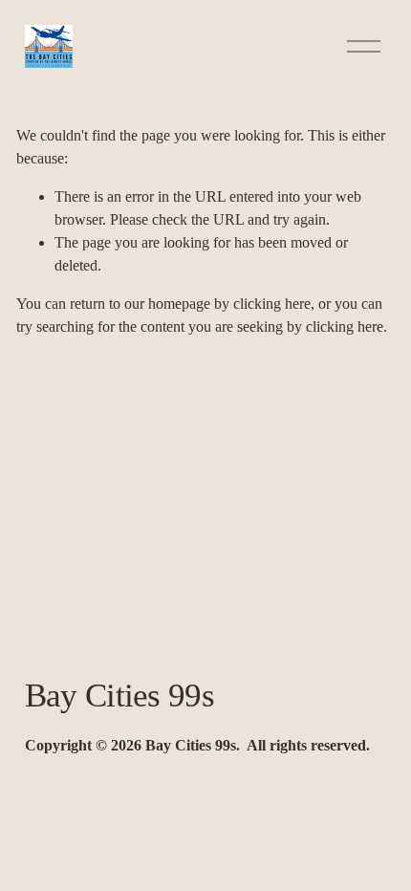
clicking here (272, 303)
